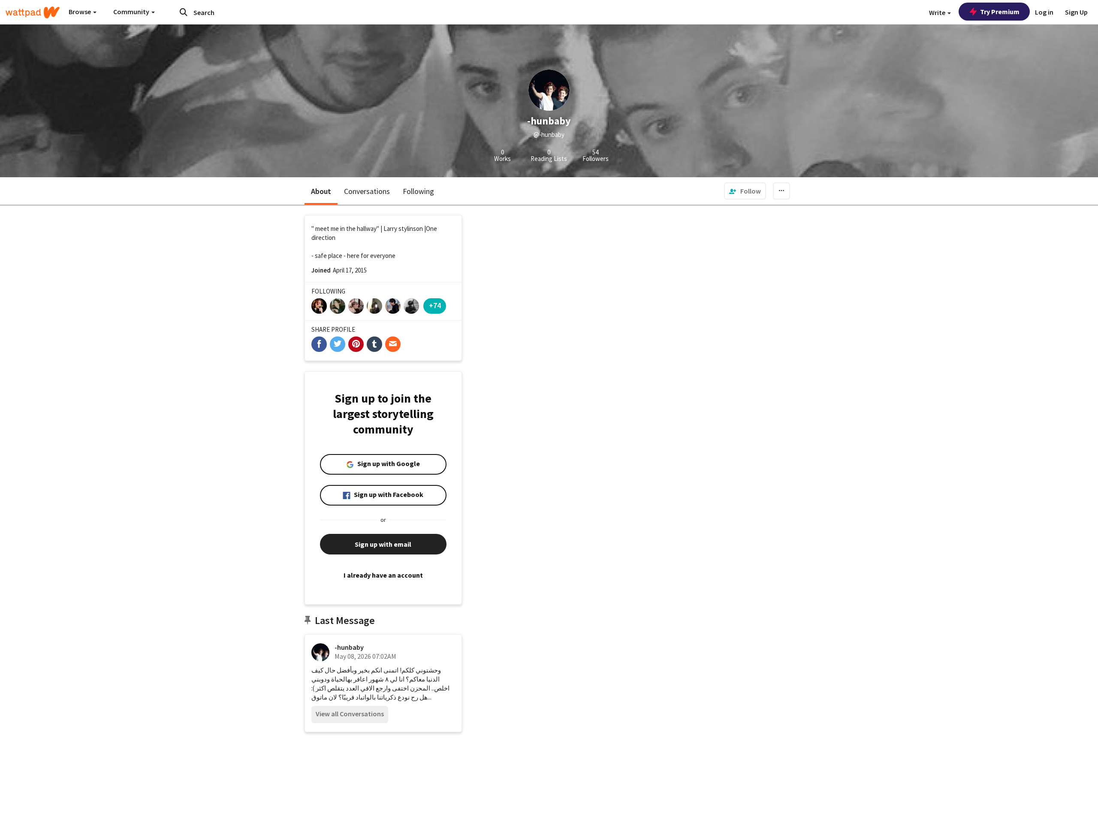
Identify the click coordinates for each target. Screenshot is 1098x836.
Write (938, 12)
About (321, 191)
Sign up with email (383, 544)
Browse (80, 11)
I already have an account (383, 575)
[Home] (33, 12)
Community (132, 11)
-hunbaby (349, 647)
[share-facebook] (319, 344)
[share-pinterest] (356, 344)
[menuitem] (745, 191)
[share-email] (393, 344)
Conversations (367, 191)
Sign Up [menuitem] (1076, 12)
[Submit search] (183, 12)
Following (418, 191)
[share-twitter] (337, 344)
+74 (435, 305)
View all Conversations (350, 713)
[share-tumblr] (374, 344)
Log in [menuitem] (1044, 12)
